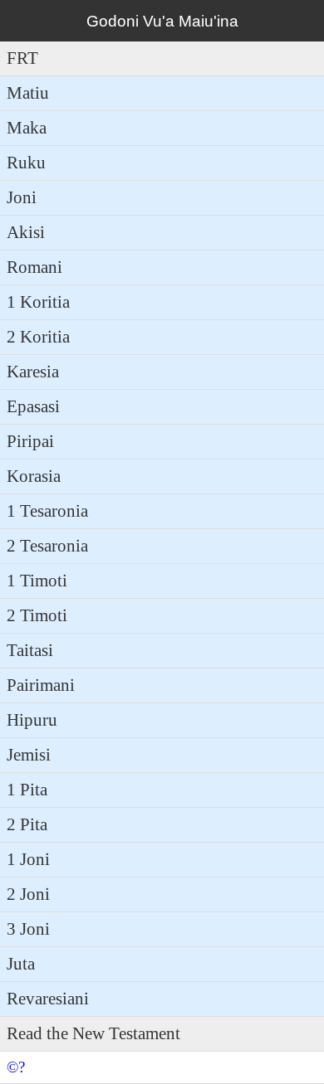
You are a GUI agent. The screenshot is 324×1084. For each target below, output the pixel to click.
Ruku (26, 163)
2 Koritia (38, 337)
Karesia (33, 372)
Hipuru (32, 720)
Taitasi (30, 650)
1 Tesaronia (47, 511)
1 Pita (27, 790)
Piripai (30, 441)
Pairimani (41, 685)
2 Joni (28, 894)
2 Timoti (37, 615)
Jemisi (29, 755)
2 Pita (27, 824)
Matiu (28, 93)
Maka (27, 128)
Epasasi (33, 406)
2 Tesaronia (47, 546)
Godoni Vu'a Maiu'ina (162, 21)
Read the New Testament (93, 1033)
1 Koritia (38, 302)
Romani (34, 267)
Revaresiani (48, 999)
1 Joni (28, 859)
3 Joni (28, 929)
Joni (22, 197)
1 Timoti (37, 581)
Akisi (26, 232)
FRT (22, 58)
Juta (21, 964)
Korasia (34, 476)
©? (16, 1067)
